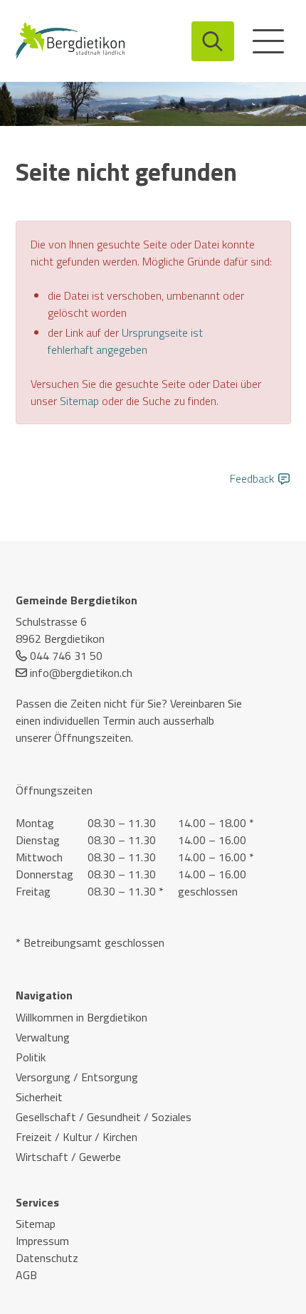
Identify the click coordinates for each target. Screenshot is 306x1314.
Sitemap (79, 400)
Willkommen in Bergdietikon (81, 1017)
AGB (26, 1274)
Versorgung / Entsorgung (77, 1077)
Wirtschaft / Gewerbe (68, 1156)
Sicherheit (39, 1096)
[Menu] (268, 41)
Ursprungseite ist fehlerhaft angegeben (125, 341)
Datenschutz (47, 1257)
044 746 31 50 (66, 655)
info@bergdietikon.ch (81, 672)
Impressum (42, 1240)
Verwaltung (43, 1037)
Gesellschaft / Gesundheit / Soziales (103, 1116)
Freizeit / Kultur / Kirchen (76, 1136)
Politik (31, 1057)
